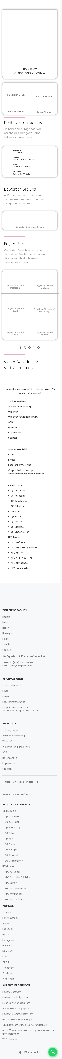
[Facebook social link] (21, 347)
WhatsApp (8, 978)
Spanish (6, 649)
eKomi (5, 923)
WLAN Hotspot (10, 1039)
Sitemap (13, 437)
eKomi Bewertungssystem (16, 1008)
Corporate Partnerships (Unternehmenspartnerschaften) (21, 709)
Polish (5, 638)
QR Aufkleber (18, 490)
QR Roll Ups (17, 521)
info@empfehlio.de (21, 665)
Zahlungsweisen (17, 401)
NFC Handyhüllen (20, 568)
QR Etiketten (18, 506)
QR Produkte (15, 485)
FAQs (11, 454)
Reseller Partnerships (19, 464)
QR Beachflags (19, 501)
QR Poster (16, 516)
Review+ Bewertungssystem (17, 1014)
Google (6, 934)
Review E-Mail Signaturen (16, 997)
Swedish (6, 644)
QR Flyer (15, 511)
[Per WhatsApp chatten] (52, 1052)
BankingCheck (10, 918)
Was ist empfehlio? (19, 449)
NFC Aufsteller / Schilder (24, 547)
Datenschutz (15, 427)
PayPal (6, 956)
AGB (10, 422)
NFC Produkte (15, 537)
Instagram (8, 940)
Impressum (14, 432)
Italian (5, 627)
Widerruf (13, 411)
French (6, 622)
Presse (11, 459)
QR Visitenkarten (20, 532)
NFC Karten (17, 552)
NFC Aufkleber (18, 542)
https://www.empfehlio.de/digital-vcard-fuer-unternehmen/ (28, 1032)
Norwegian (8, 633)
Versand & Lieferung (19, 406)
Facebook (7, 929)
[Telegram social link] (38, 347)
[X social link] (25, 347)
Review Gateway (11, 992)
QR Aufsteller (18, 495)
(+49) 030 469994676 (25, 662)
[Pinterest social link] (29, 347)
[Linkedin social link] (34, 347)
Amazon (7, 912)
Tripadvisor (8, 967)
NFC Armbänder (19, 563)
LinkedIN (6, 945)
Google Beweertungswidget (17, 1019)
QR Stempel (17, 526)
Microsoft (7, 951)
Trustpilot (7, 973)
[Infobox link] (15, 90)
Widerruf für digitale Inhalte (23, 417)
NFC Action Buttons (21, 557)
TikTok (5, 962)
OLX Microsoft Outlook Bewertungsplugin (25, 1025)
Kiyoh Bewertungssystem (16, 1003)
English (6, 616)
